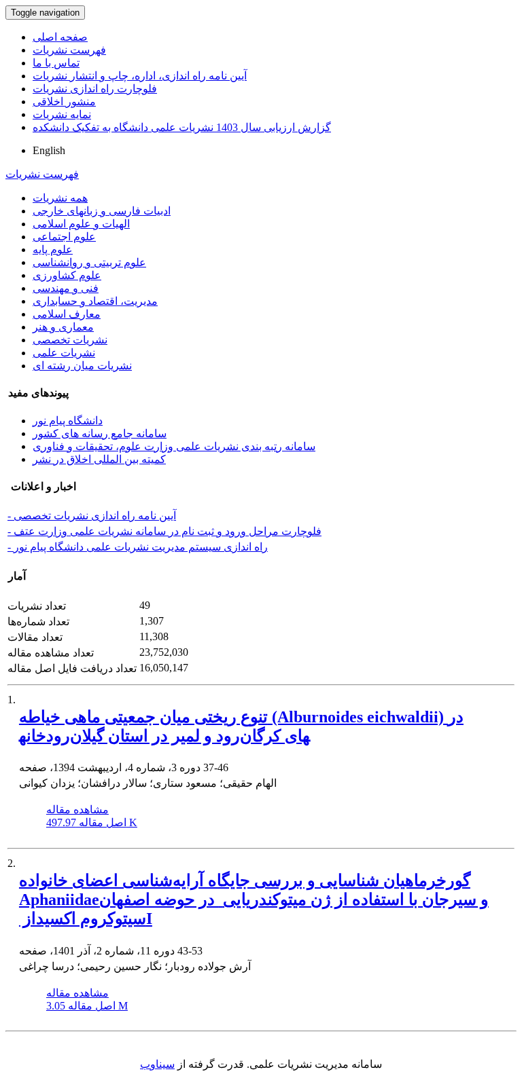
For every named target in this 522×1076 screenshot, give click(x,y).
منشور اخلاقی (64, 101)
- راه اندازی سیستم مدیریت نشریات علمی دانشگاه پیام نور (137, 547)
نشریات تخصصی (70, 340)
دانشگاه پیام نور (68, 420)
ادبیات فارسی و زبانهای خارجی (102, 211)
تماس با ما (56, 63)
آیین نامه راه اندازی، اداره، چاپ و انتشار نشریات (140, 75)
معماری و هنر (63, 327)
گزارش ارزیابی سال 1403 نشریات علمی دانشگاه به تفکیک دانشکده (182, 127)
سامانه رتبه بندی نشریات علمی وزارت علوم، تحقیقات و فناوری (174, 446)
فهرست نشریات (69, 50)
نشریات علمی (64, 352)
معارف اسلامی (67, 314)
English (49, 150)
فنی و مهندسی (66, 288)
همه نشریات (60, 198)
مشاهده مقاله (77, 809)
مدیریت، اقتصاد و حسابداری (95, 301)
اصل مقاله (91, 822)
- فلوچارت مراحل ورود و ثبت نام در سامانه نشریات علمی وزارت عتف (164, 531)
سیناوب (157, 1064)
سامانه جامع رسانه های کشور (100, 433)
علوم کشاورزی (67, 275)
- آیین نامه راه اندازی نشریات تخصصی (91, 515)
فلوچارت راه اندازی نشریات (95, 88)
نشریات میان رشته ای (82, 365)
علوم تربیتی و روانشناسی (89, 262)
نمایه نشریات (62, 114)
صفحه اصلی (60, 37)
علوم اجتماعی (64, 236)
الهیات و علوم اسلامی (81, 223)
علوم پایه (53, 249)
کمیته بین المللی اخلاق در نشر (99, 459)
